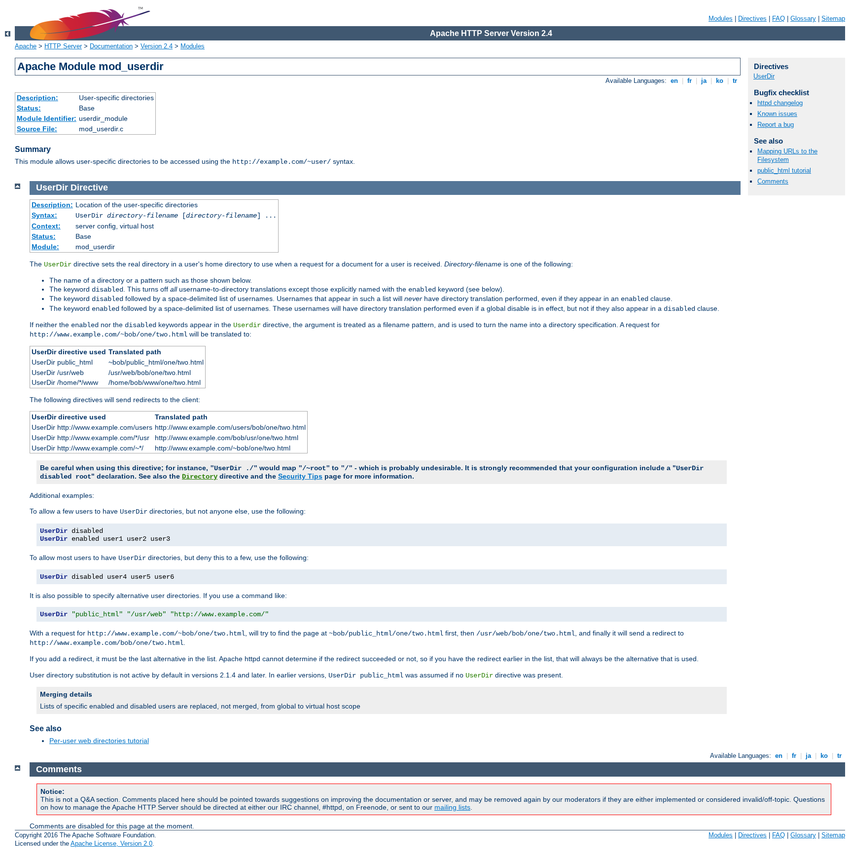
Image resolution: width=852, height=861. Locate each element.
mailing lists (452, 807)
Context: (46, 226)
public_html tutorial (784, 170)
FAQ (778, 18)
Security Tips (300, 476)
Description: (37, 98)
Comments (772, 181)
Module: (45, 247)
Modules (721, 18)
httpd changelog (780, 103)
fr (689, 80)
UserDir (764, 76)
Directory (199, 477)
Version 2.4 (157, 46)
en (674, 80)
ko (719, 80)
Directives (752, 18)
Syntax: (44, 215)
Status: (29, 108)
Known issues (777, 113)
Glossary (803, 18)
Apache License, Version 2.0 (111, 843)
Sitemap (833, 18)
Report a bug (775, 124)
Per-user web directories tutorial (99, 741)
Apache (25, 46)
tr (735, 80)
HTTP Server (63, 46)
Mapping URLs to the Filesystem (787, 155)
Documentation (111, 46)
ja (704, 80)
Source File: (37, 129)
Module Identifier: (46, 118)
